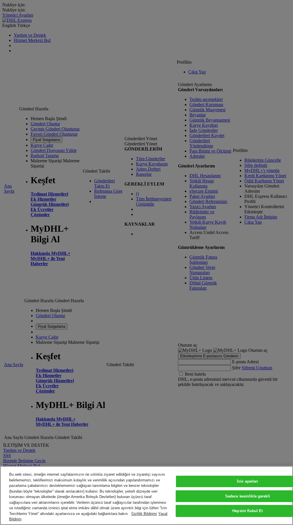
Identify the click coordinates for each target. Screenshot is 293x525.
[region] (146, 495)
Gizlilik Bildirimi (144, 514)
